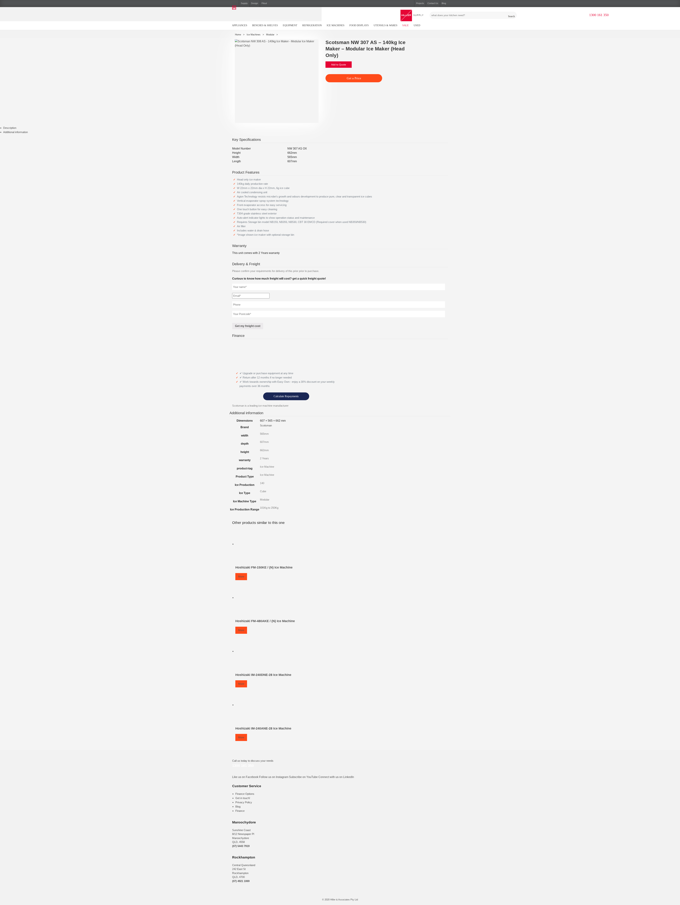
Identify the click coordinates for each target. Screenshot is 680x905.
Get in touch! (242, 798)
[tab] (341, 128)
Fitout (264, 3)
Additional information (15, 132)
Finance (240, 810)
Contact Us (432, 3)
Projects (420, 3)
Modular (270, 34)
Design (254, 3)
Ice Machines (253, 34)
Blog (444, 3)
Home (238, 34)
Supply (244, 3)
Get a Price (354, 78)
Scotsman (266, 425)
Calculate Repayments (286, 396)
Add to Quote (338, 64)
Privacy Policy (243, 802)
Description (9, 127)
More (241, 576)
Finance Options (244, 793)
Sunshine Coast (241, 830)
